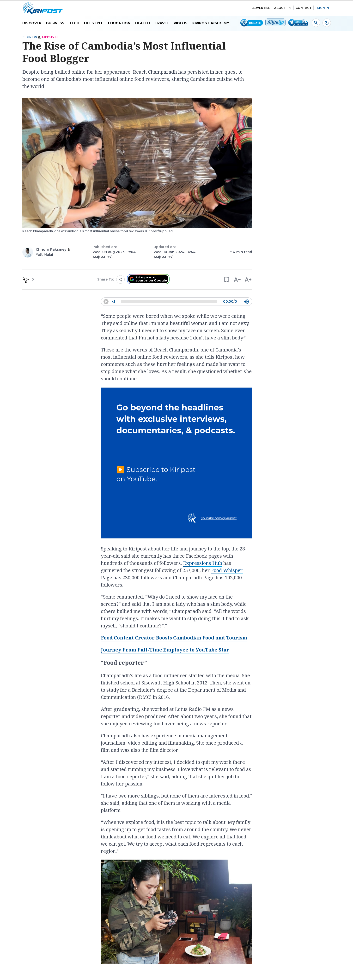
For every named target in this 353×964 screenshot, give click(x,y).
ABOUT (280, 8)
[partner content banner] (176, 463)
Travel (162, 23)
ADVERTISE (261, 8)
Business (55, 23)
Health (142, 23)
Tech (74, 23)
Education (119, 23)
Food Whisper (227, 570)
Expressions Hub (202, 563)
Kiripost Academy (210, 23)
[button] (226, 279)
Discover (31, 23)
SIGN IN (323, 8)
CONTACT (303, 8)
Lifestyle (93, 23)
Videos (181, 23)
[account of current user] (316, 23)
